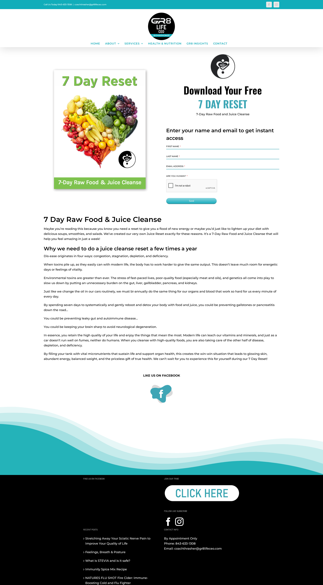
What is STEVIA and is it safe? (107, 561)
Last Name (173, 156)
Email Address (175, 166)
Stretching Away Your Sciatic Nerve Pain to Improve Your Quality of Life (117, 541)
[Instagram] (179, 521)
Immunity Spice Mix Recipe (106, 569)
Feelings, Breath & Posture (105, 552)
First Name (173, 146)
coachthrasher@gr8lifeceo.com (90, 4)
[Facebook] (168, 521)
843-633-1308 (185, 543)
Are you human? (176, 176)
